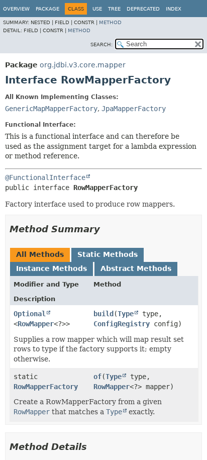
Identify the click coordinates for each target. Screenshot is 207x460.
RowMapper (36, 324)
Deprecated (143, 9)
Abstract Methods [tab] (135, 268)
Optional (30, 314)
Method (110, 22)
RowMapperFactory (46, 387)
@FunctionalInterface (45, 177)
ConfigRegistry (121, 324)
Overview (16, 9)
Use (97, 9)
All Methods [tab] (40, 254)
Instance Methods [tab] (51, 268)
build (103, 314)
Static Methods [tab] (107, 254)
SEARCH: (101, 44)
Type (126, 314)
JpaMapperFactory (133, 109)
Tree (114, 9)
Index (173, 9)
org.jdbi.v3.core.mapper (83, 65)
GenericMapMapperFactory (51, 109)
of (97, 377)
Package (47, 9)
